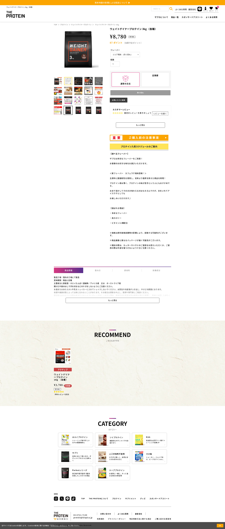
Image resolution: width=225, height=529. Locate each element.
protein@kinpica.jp (82, 517)
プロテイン (64, 25)
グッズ (143, 498)
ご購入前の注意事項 (163, 519)
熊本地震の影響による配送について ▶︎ (112, 2)
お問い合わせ (105, 514)
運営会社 (192, 9)
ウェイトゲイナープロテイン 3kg (107, 25)
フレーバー (115, 50)
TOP (55, 25)
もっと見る (140, 125)
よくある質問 (181, 9)
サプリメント (130, 498)
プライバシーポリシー (117, 519)
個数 (112, 59)
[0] (216, 10)
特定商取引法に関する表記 (140, 519)
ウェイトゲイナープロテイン (81, 25)
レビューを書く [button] (160, 113)
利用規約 (100, 519)
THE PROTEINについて (98, 498)
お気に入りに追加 (118, 100)
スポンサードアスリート (160, 498)
